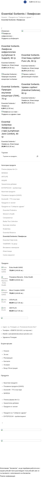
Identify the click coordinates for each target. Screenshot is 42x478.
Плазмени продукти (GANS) (11, 195)
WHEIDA (4, 173)
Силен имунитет (9, 255)
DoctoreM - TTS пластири (10, 199)
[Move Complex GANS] (4, 292)
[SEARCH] (38, 6)
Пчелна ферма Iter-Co (9, 169)
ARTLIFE (4, 176)
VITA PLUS (13, 300)
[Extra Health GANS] (4, 269)
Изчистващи (7, 251)
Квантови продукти (8, 191)
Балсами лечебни (9, 225)
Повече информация (7, 476)
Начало (4, 17)
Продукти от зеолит (8, 203)
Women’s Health (8, 214)
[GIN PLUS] (4, 309)
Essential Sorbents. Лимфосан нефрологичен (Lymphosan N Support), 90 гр (10, 52)
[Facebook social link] (25, 1)
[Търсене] (37, 156)
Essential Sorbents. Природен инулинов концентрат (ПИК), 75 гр (10, 92)
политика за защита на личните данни (14, 460)
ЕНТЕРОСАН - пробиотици (11, 188)
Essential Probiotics (10, 210)
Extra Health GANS (16, 267)
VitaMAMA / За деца (10, 244)
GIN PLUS (13, 308)
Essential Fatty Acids (10, 240)
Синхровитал (8, 218)
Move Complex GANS (17, 290)
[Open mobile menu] (3, 2)
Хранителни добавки (9, 184)
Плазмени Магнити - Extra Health (21, 277)
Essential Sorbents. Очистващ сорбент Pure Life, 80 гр (30, 58)
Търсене (4, 153)
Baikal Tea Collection (10, 221)
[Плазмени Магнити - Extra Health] (4, 281)
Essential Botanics (9, 232)
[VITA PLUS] (4, 301)
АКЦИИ (4, 180)
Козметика (6, 229)
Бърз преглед (9, 42)
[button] (23, 51)
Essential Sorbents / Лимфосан (14, 236)
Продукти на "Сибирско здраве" (13, 206)
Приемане (20, 476)
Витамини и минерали (11, 247)
